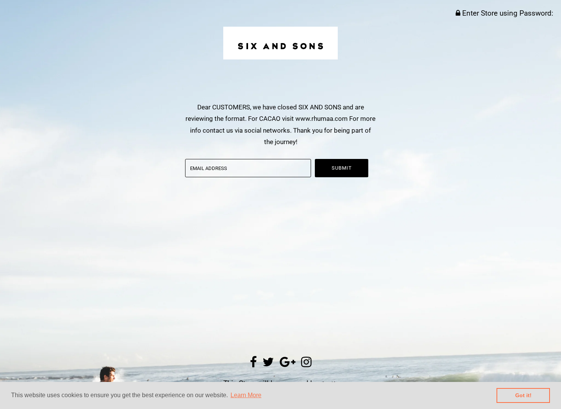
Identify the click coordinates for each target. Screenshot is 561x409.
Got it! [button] (523, 395)
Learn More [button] (246, 395)
